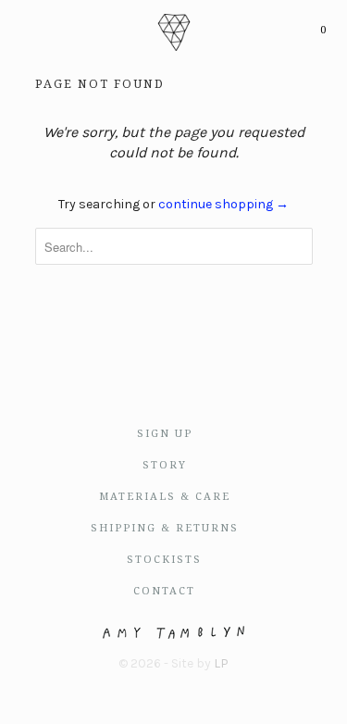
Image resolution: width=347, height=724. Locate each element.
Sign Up (164, 434)
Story (165, 465)
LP (221, 663)
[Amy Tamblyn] (173, 30)
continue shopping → (223, 204)
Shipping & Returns (165, 528)
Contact (164, 591)
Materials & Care (164, 497)
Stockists (164, 560)
